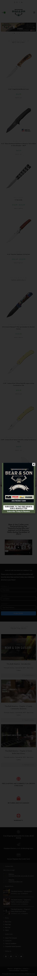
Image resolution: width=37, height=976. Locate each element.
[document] (18, 488)
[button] (33, 464)
